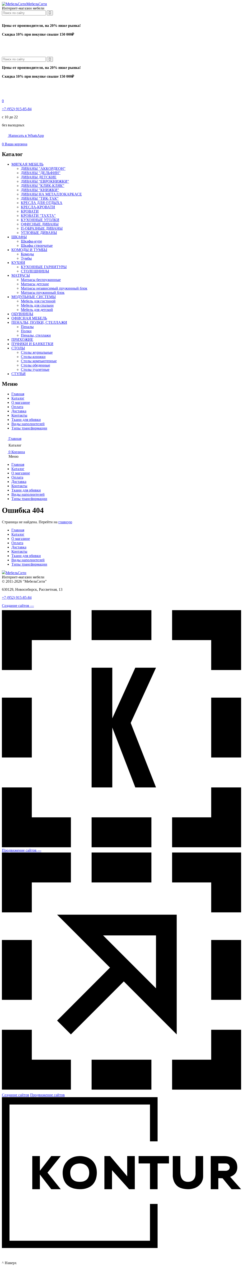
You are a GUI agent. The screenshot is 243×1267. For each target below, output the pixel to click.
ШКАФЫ (19, 237)
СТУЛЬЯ (18, 374)
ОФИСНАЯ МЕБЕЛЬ (29, 318)
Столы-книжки (33, 357)
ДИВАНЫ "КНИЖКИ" (40, 190)
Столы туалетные (35, 369)
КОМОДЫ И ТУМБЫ (29, 250)
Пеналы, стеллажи (36, 335)
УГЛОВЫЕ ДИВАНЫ (39, 233)
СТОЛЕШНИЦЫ (35, 271)
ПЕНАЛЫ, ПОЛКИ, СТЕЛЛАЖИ (39, 322)
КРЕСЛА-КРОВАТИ (38, 207)
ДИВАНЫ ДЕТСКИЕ (38, 177)
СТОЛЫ (18, 348)
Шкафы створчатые (37, 245)
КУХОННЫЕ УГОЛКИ (40, 220)
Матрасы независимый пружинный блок (54, 288)
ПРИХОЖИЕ (22, 340)
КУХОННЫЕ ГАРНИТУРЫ (44, 267)
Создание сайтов (15, 1095)
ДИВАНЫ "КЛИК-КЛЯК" (42, 186)
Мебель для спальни (37, 305)
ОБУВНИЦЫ (22, 314)
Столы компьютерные (39, 361)
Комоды (27, 254)
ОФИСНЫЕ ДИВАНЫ (40, 224)
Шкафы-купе (31, 241)
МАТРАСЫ (20, 275)
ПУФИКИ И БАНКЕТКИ (32, 344)
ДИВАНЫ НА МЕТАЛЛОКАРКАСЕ (51, 194)
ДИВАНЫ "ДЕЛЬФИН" (41, 173)
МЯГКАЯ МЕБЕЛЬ (27, 164)
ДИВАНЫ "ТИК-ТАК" (40, 198)
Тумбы (26, 258)
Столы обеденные (35, 365)
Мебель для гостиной (38, 301)
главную (65, 522)
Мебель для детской (37, 310)
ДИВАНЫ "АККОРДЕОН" (43, 169)
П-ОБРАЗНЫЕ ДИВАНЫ (42, 228)
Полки (26, 331)
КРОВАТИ (30, 211)
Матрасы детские (35, 284)
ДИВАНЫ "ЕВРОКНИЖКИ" (45, 181)
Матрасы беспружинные (41, 280)
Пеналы (27, 327)
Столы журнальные (37, 352)
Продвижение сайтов (47, 1095)
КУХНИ (18, 263)
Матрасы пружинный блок (43, 293)
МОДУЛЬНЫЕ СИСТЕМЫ (33, 297)
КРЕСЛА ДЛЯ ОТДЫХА (41, 203)
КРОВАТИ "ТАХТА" (38, 216)
